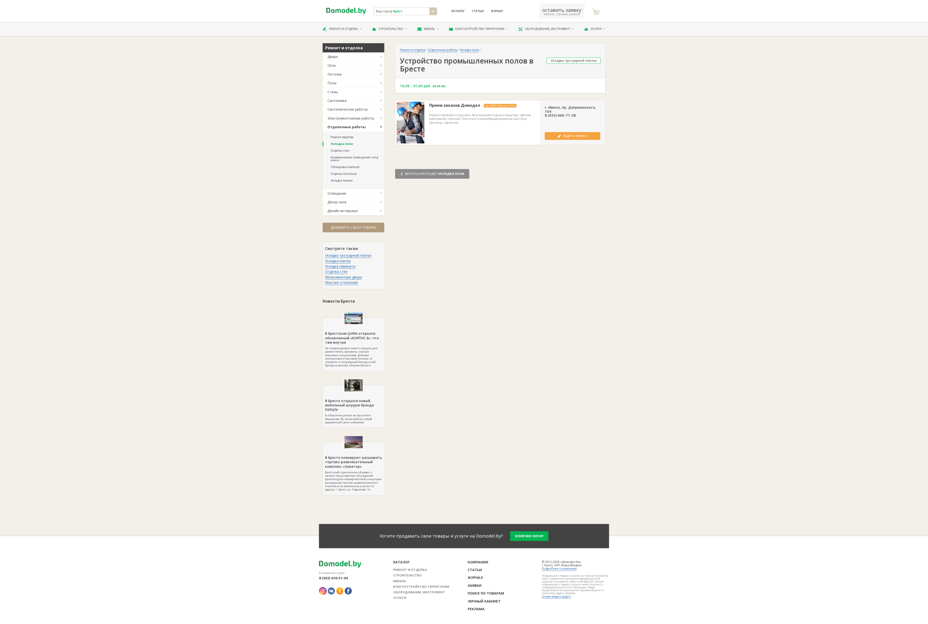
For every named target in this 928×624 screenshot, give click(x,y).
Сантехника (337, 100)
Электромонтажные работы (350, 118)
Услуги (596, 29)
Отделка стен (340, 151)
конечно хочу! (529, 536)
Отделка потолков (343, 174)
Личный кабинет (484, 601)
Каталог (458, 11)
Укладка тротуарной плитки (348, 255)
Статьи (478, 11)
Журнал (497, 11)
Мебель (429, 29)
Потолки (334, 74)
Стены (332, 92)
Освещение (336, 193)
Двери (332, 56)
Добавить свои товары (353, 227)
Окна (331, 65)
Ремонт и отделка (343, 29)
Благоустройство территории (479, 29)
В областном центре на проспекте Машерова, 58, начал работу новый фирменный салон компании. (349, 411)
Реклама (476, 609)
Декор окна (336, 202)
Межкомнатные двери (343, 277)
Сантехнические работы (347, 109)
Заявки (474, 585)
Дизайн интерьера (342, 210)
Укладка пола (342, 144)
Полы (331, 83)
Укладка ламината (340, 266)
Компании (478, 562)
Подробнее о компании (559, 569)
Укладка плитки (342, 180)
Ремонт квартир (342, 137)
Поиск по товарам (486, 593)
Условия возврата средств (556, 596)
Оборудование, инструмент (547, 29)
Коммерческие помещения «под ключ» (354, 158)
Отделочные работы (346, 127)
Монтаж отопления (341, 282)
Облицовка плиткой (345, 167)
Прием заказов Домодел (454, 105)
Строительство (390, 29)
